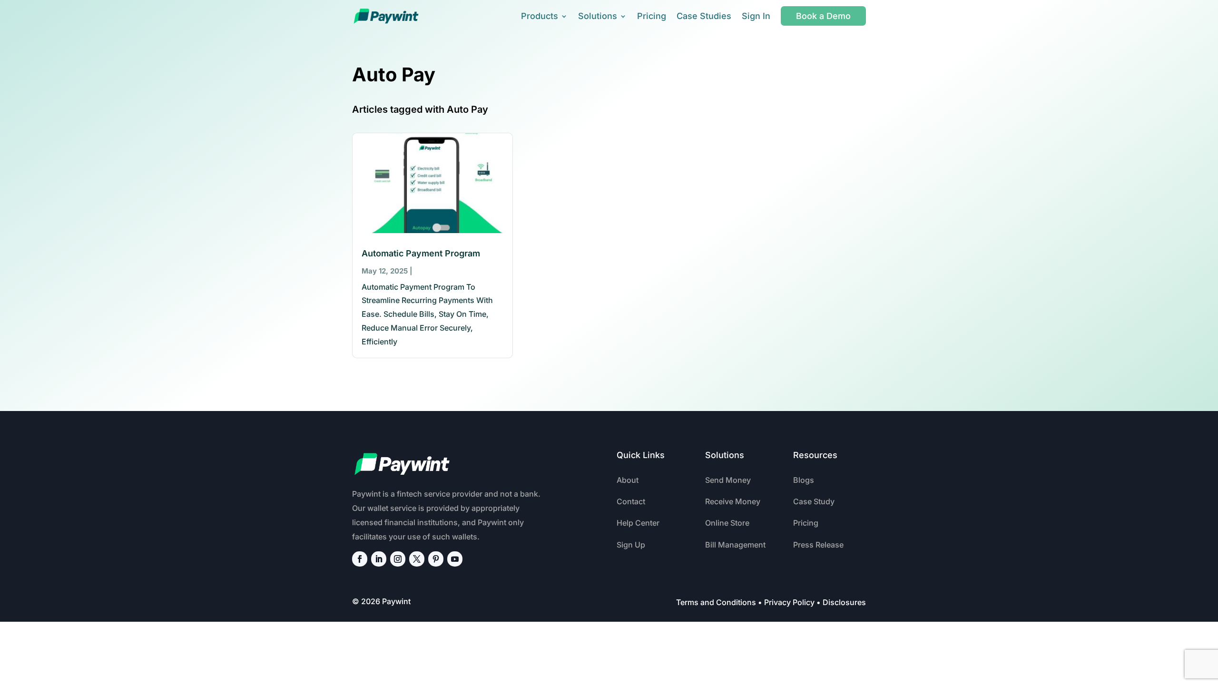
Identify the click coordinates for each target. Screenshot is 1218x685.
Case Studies (704, 16)
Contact (631, 501)
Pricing (651, 16)
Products (539, 16)
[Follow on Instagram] (397, 559)
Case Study (814, 501)
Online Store (727, 523)
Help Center (638, 523)
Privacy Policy (789, 602)
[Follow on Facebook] (359, 559)
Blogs (803, 480)
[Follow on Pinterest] (435, 559)
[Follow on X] (416, 559)
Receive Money (732, 501)
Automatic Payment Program (421, 253)
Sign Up (631, 544)
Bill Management (735, 544)
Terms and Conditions (716, 602)
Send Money (728, 480)
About (627, 480)
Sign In (756, 16)
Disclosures (844, 602)
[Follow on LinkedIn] (378, 559)
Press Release (818, 544)
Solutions (597, 16)
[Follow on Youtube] (454, 559)
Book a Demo (823, 16)
